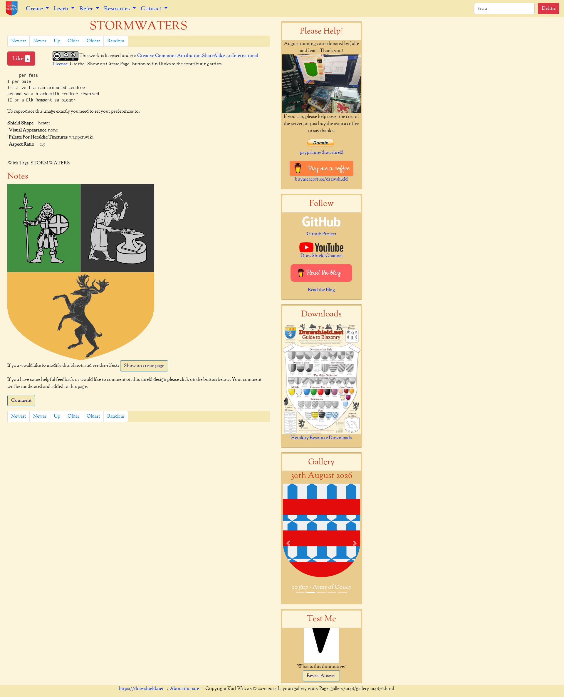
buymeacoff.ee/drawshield (321, 179)
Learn (62, 8)
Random (115, 41)
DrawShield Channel (322, 256)
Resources (117, 8)
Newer (39, 41)
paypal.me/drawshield (321, 152)
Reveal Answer (321, 675)
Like (20, 58)
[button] (288, 543)
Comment (21, 400)
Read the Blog (321, 290)
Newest (18, 41)
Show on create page (144, 365)
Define (548, 8)
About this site (184, 688)
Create (35, 8)
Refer (86, 8)
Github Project (321, 234)
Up (57, 41)
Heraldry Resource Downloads (321, 438)
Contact (152, 8)
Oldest (93, 41)
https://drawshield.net (141, 688)
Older (73, 41)
